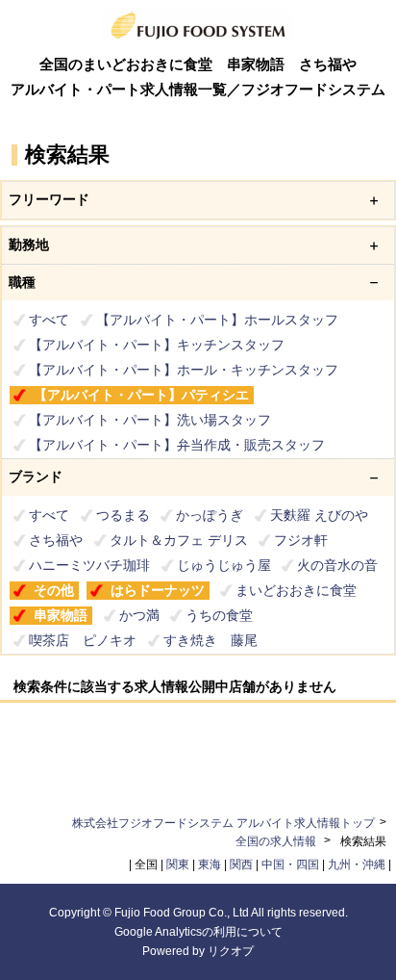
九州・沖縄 (356, 864)
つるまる (123, 515)
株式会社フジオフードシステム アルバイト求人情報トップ (223, 823)
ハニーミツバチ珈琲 (89, 565)
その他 (54, 590)
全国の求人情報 (277, 841)
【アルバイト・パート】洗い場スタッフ (150, 419)
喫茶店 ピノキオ (82, 640)
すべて (49, 319)
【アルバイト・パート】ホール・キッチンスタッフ (183, 369)
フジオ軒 (301, 540)
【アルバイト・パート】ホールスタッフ (217, 319)
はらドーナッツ (158, 590)
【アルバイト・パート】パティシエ (141, 394)
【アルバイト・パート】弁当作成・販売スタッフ (177, 444)
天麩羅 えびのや (319, 515)
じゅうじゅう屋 (224, 565)
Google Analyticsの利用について (198, 932)
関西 (241, 864)
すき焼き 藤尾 (210, 640)
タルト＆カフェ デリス (179, 540)
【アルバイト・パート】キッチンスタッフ (157, 344)
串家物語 (60, 615)
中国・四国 (290, 864)
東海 (209, 864)
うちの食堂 (219, 615)
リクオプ (231, 951)
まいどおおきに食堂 (296, 590)
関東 (177, 864)
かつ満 (139, 615)
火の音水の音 (337, 565)
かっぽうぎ (209, 515)
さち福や (56, 540)
